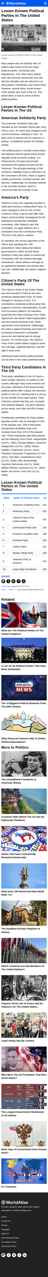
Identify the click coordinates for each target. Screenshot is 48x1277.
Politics (27, 586)
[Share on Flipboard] (3, 581)
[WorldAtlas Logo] (17, 3)
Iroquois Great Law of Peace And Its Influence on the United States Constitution (22, 1006)
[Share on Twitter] (13, 581)
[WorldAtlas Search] (45, 3)
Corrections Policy (9, 1242)
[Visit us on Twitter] (14, 1255)
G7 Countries (8, 1186)
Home (3, 1217)
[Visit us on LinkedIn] (25, 1255)
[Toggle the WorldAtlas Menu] (2, 3)
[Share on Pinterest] (19, 581)
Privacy (4, 1225)
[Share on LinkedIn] (24, 581)
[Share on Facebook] (8, 581)
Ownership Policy (8, 1246)
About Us (5, 1234)
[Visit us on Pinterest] (19, 1255)
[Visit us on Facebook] (9, 1255)
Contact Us (6, 1221)
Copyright (5, 1229)
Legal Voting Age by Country (17, 1040)
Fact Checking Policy (10, 1238)
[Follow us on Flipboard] (3, 1255)
